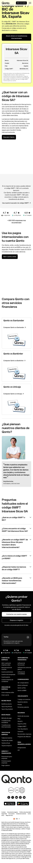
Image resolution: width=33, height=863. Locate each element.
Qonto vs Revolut (23, 685)
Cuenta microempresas (8, 674)
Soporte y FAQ (22, 724)
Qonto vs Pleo (22, 688)
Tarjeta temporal (6, 745)
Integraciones (22, 747)
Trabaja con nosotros (24, 699)
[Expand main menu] (30, 3)
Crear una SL (5, 695)
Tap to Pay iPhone (6, 706)
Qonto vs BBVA (22, 690)
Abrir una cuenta (21, 3)
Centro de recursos (23, 716)
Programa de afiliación (24, 736)
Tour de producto (23, 729)
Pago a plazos (5, 765)
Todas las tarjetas (6, 738)
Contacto (20, 731)
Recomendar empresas (24, 734)
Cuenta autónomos (7, 672)
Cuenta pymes (5, 677)
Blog (19, 718)
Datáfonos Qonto (6, 704)
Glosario (20, 721)
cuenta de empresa (17, 126)
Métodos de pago (6, 718)
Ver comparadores (23, 682)
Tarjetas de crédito (7, 740)
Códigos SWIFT (22, 726)
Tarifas (6, 637)
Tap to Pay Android (7, 709)
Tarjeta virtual (5, 743)
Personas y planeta (23, 707)
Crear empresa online (7, 692)
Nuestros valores (22, 702)
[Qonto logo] (5, 3)
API (19, 750)
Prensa (20, 704)
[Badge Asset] (8, 797)
